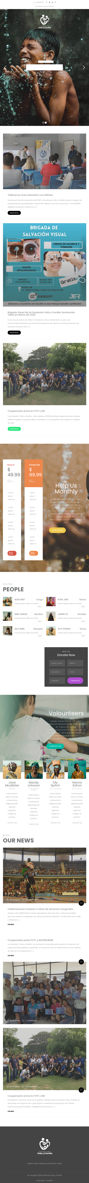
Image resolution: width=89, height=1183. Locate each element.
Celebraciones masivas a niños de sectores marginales (40, 909)
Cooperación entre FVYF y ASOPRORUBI (30, 940)
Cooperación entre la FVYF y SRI (26, 1096)
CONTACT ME (12, 823)
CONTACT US (55, 746)
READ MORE (11, 553)
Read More (14, 213)
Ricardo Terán (56, 1163)
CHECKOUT (75, 680)
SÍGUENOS (39, 2)
